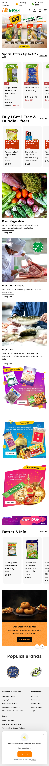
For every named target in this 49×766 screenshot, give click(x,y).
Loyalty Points (8, 700)
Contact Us (35, 700)
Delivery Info (22, 3)
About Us (34, 696)
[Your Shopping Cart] (40, 10)
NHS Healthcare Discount (12, 711)
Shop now (8, 233)
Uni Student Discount (11, 707)
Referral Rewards (9, 703)
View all (43, 55)
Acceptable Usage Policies (13, 728)
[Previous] (37, 646)
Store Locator (5, 3)
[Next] (42, 646)
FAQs (33, 711)
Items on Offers (8, 696)
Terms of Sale (8, 721)
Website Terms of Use (11, 724)
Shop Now (8, 297)
